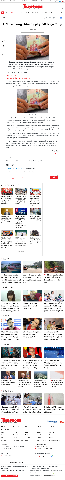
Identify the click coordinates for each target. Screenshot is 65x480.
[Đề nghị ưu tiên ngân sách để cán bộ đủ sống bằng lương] (35, 211)
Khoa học (39, 437)
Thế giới (34, 12)
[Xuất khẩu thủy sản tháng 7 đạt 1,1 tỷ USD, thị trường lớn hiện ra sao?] (21, 191)
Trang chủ (2, 12)
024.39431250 (7, 448)
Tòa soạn (4, 444)
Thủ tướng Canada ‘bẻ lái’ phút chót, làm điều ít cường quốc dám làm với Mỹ (32, 364)
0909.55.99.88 (40, 446)
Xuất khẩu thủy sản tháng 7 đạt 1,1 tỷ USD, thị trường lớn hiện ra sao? (20, 200)
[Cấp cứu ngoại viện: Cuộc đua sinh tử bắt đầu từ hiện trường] (11, 399)
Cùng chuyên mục (10, 185)
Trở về (3, 59)
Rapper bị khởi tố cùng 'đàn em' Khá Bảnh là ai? (30, 305)
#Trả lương (9, 161)
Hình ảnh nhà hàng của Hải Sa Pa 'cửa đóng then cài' (35, 240)
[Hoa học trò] (62, 421)
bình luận (57, 17)
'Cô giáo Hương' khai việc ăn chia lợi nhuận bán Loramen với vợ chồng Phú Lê (10, 307)
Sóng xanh (17, 12)
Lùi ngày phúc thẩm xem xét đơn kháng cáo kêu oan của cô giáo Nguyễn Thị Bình (53, 307)
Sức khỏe (28, 12)
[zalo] (48, 456)
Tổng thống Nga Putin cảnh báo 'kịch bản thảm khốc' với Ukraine (24, 383)
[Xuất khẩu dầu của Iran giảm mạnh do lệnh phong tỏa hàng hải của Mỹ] (40, 375)
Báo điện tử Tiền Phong (32, 7)
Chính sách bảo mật (16, 462)
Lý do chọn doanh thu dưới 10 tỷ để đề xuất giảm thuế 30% (6, 219)
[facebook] (60, 1)
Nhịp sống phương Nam (55, 440)
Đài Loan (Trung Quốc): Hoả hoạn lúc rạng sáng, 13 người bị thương (56, 383)
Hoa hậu (51, 437)
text (50, 17)
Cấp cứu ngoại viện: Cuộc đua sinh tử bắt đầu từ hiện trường (10, 409)
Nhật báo (16, 426)
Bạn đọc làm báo (11, 476)
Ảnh (26, 426)
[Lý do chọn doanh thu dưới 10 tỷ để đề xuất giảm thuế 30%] (7, 211)
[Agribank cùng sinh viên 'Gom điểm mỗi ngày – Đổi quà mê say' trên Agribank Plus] (35, 191)
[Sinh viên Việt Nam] (52, 421)
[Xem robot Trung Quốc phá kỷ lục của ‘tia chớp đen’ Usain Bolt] (54, 352)
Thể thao (51, 12)
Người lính (57, 12)
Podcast (40, 426)
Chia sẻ (3, 45)
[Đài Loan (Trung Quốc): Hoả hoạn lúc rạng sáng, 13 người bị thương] (57, 375)
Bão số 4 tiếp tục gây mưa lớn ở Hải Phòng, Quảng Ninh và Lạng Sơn (32, 278)
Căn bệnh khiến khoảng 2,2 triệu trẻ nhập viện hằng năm (32, 409)
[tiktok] (44, 456)
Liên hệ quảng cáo (40, 444)
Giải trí (6, 316)
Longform (52, 426)
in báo (53, 17)
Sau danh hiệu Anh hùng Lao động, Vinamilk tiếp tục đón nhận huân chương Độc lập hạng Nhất (20, 221)
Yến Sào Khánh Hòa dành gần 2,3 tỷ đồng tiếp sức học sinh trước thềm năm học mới (6, 242)
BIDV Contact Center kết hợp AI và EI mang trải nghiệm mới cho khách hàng (20, 241)
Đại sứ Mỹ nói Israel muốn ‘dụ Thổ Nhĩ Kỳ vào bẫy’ (8, 382)
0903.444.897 (7, 455)
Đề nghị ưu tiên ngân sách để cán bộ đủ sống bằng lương (35, 219)
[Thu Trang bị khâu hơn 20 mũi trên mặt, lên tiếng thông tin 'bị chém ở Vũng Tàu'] (54, 324)
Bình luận (3, 54)
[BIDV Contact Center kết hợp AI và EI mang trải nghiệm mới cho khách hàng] (21, 233)
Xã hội (7, 12)
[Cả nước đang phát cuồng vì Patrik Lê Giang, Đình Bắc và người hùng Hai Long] (11, 324)
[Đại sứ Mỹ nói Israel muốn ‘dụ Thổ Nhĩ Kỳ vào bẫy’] (8, 375)
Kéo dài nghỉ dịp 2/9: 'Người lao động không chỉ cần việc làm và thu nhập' (6, 200)
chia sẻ (46, 17)
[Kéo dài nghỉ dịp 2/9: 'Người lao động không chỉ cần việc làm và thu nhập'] (7, 191)
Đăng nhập (9, 168)
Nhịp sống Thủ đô (41, 440)
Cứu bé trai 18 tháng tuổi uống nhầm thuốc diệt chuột (54, 409)
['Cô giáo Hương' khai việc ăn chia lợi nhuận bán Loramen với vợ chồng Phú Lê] (11, 295)
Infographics (5, 429)
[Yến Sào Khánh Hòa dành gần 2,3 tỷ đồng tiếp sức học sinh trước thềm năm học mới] (7, 233)
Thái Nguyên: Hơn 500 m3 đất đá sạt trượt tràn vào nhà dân (53, 278)
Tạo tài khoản (19, 168)
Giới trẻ (39, 12)
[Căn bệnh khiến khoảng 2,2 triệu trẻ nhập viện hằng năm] (32, 399)
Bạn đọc (3, 440)
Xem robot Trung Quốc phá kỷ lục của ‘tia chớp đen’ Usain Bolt (53, 364)
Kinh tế (11, 12)
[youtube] (63, 1)
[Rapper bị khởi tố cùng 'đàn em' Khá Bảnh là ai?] (32, 295)
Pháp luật (44, 12)
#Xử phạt (27, 161)
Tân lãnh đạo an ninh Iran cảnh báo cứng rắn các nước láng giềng (10, 364)
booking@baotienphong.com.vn (44, 448)
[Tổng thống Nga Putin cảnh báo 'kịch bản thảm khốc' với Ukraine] (24, 375)
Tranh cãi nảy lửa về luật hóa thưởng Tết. (19, 78)
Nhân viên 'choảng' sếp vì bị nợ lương (17, 76)
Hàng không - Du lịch (18, 440)
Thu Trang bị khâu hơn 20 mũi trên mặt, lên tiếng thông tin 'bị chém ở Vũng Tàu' (53, 335)
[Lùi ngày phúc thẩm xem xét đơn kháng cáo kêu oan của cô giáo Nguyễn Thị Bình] (54, 295)
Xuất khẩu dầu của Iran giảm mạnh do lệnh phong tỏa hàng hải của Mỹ (40, 383)
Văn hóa (3, 437)
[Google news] (53, 456)
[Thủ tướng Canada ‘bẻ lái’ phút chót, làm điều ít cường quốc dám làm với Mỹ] (32, 352)
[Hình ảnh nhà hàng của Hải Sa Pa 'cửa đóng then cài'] (35, 233)
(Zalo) (46, 446)
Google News (61, 17)
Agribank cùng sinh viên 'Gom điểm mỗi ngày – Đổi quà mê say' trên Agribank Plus (35, 200)
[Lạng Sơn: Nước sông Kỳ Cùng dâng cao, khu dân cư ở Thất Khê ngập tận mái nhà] (11, 267)
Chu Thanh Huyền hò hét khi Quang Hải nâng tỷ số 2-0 (32, 334)
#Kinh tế (18, 161)
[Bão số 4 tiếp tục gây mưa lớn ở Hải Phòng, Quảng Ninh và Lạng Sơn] (32, 267)
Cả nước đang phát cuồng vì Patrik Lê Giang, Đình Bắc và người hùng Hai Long (10, 335)
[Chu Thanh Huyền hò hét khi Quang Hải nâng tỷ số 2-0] (32, 324)
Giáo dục (27, 437)
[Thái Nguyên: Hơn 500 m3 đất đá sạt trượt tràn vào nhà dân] (54, 267)
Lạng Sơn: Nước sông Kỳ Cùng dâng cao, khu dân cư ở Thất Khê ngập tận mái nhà (11, 278)
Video (3, 426)
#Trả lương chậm (37, 161)
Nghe (3, 41)
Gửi (54, 177)
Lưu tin (3, 50)
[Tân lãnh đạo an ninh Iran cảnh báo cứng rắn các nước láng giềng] (11, 352)
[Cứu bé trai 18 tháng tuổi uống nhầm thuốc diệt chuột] (54, 399)
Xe (61, 12)
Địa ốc (23, 12)
